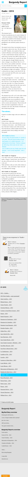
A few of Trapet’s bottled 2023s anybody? (11, 417)
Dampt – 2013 (4, 313)
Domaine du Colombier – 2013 (8, 322)
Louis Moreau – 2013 (6, 366)
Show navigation (2, 2)
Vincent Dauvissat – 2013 (7, 392)
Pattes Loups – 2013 (6, 383)
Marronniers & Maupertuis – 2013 (9, 369)
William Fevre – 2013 (6, 395)
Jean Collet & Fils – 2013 (7, 334)
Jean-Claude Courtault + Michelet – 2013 (11, 342)
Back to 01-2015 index (8, 402)
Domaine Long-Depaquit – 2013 (9, 325)
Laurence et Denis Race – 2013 (8, 360)
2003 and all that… (6, 423)
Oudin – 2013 (8, 11)
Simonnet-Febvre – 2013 (7, 389)
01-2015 (3, 287)
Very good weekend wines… (8, 425)
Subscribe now (5, 458)
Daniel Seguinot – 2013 (6, 316)
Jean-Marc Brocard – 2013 (7, 345)
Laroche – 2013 (4, 357)
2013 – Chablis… (5, 293)
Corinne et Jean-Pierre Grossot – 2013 (10, 310)
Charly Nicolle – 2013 (6, 305)
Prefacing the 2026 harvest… (8, 415)
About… (3, 449)
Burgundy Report (18, 2)
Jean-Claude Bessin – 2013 (7, 340)
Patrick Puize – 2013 (6, 380)
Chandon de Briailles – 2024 (8, 443)
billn (7, 13)
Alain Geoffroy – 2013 (6, 299)
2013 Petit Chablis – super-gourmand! (10, 296)
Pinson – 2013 (4, 386)
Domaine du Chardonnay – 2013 (9, 319)
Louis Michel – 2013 (6, 363)
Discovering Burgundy (6, 452)
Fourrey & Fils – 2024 (6, 435)
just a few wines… (6, 420)
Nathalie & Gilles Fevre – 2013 (8, 372)
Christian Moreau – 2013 (7, 307)
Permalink (22, 243)
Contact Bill (4, 456)
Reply (9, 245)
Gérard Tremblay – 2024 (7, 437)
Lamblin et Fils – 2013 (6, 354)
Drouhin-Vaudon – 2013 (7, 328)
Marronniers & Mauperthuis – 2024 (9, 440)
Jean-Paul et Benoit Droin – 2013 (9, 348)
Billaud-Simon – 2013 (6, 302)
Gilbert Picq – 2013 (5, 331)
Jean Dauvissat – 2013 (6, 337)
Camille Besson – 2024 (7, 445)
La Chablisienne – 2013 (6, 351)
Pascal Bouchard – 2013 (7, 377)
